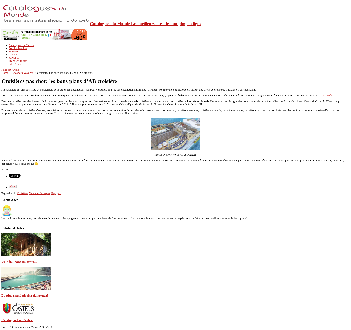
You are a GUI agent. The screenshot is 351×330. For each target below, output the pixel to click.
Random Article (10, 69)
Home (4, 72)
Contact (13, 54)
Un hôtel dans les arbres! (19, 262)
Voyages (56, 193)
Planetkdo (14, 51)
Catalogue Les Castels (17, 320)
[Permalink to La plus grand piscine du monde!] (26, 288)
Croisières (22, 193)
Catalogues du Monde (21, 45)
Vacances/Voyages (22, 72)
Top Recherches (18, 48)
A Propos (14, 57)
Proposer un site (18, 60)
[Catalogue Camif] (44, 39)
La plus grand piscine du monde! (24, 295)
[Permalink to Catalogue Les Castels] (17, 313)
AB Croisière (325, 95)
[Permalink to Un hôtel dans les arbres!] (26, 255)
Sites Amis (15, 63)
